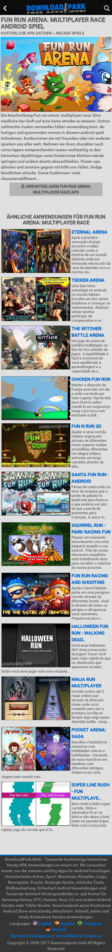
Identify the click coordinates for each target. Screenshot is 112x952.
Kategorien (42, 936)
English (45, 923)
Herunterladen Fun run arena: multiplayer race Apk (58, 189)
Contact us (92, 936)
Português (92, 923)
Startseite (20, 936)
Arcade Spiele (69, 33)
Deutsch (58, 929)
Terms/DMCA (67, 936)
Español (67, 923)
